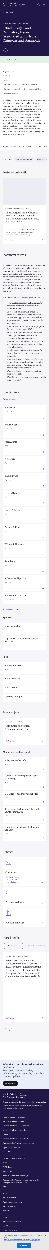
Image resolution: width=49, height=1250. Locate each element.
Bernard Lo (10, 407)
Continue (23, 1246)
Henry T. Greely (12, 510)
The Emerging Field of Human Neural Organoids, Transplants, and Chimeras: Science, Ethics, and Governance (22, 217)
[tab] (6, 146)
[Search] (38, 4)
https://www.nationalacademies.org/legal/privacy (22, 1240)
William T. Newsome (15, 544)
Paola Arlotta (11, 442)
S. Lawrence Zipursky (15, 578)
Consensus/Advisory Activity (17, 23)
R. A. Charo (10, 459)
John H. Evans (11, 476)
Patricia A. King (12, 527)
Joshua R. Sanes (12, 424)
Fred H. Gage (11, 493)
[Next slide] (11, 1028)
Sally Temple (11, 561)
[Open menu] (44, 4)
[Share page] (5, 48)
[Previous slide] (5, 1028)
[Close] (45, 1235)
